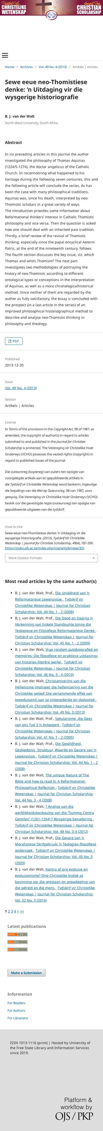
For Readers (16, 1003)
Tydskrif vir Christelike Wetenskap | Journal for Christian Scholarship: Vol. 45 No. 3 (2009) (55, 856)
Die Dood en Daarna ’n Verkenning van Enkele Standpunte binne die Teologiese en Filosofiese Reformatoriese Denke (55, 624)
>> (22, 911)
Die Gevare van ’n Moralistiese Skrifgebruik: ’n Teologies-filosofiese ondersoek (55, 844)
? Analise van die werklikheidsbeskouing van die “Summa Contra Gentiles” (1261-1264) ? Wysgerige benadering (54, 812)
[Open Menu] (5, 55)
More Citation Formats (25, 558)
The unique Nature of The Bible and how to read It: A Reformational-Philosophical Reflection (52, 781)
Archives (26, 67)
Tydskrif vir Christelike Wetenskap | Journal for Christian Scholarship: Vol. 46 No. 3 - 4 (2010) (52, 668)
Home (9, 67)
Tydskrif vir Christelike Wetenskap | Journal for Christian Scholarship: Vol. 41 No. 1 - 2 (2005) (52, 731)
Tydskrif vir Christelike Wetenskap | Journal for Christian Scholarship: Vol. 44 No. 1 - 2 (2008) (52, 605)
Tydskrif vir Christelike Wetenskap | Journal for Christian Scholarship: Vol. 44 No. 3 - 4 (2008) (55, 793)
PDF (15, 341)
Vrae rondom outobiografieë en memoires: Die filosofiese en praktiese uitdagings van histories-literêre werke (56, 655)
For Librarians (18, 1018)
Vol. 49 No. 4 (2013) (53, 67)
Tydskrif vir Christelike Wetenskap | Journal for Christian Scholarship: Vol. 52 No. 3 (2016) (55, 894)
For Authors (16, 1010)
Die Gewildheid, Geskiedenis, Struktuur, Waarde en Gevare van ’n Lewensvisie (55, 750)
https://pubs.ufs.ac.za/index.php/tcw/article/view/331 (44, 548)
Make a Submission (26, 973)
